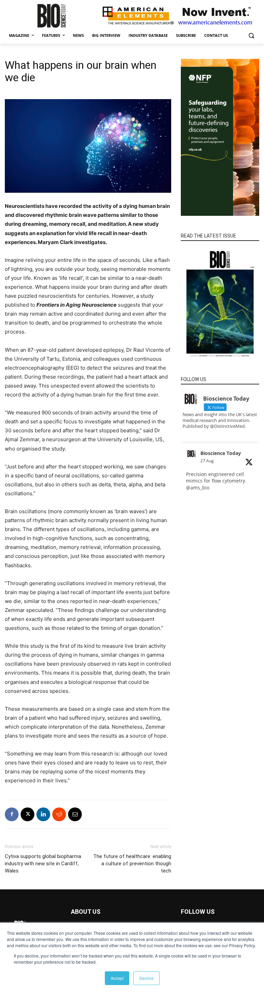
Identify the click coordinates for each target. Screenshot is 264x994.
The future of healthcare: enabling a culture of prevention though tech (132, 863)
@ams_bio (197, 487)
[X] (27, 814)
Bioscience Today (220, 453)
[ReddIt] (59, 814)
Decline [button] (146, 978)
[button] (251, 36)
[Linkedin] (43, 814)
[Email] (75, 814)
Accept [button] (117, 978)
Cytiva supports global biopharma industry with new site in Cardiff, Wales (43, 863)
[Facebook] (12, 814)
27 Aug (207, 461)
